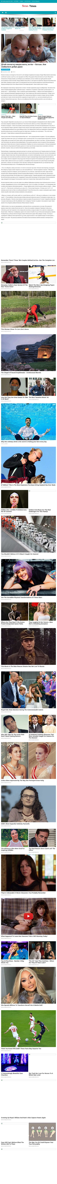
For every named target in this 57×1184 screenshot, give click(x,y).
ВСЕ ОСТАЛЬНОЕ (35, 1)
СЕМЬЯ (21, 1)
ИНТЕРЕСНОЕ (27, 1)
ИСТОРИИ (16, 1)
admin (13, 71)
